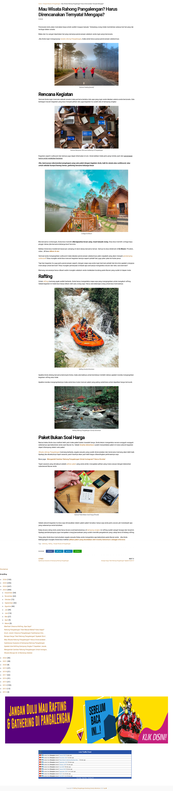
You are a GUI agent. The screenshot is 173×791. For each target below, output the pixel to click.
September (9, 603)
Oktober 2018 (62, 764)
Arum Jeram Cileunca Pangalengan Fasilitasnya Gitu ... (24, 633)
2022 (5, 658)
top (105, 788)
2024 (5, 586)
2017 (5, 675)
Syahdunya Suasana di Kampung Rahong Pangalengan (24, 643)
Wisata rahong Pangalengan (49, 452)
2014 (5, 685)
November (9, 596)
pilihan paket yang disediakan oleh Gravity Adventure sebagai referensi (97, 540)
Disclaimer (4, 569)
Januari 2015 (62, 755)
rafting (45, 281)
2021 (5, 661)
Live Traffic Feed (85, 752)
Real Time (84, 777)
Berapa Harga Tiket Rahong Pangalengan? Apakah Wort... (25, 636)
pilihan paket (71, 464)
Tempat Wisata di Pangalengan (51, 3)
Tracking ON (91, 777)
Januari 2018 (62, 769)
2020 (5, 665)
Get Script (79, 777)
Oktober (8, 599)
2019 (5, 668)
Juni (6, 613)
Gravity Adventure (87, 445)
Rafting (50, 543)
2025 (5, 583)
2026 (5, 580)
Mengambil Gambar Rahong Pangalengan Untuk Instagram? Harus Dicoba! (76, 459)
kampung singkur (93, 530)
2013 (5, 689)
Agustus (8, 606)
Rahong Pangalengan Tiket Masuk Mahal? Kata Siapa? (24, 630)
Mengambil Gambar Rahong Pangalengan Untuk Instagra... (26, 650)
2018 (5, 672)
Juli (6, 610)
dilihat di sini (54, 251)
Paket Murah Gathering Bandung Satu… (69, 760)
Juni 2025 (61, 766)
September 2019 (63, 762)
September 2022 (63, 771)
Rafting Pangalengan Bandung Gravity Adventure (86, 788)
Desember (9, 593)
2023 (5, 590)
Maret (7, 623)
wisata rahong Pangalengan (70, 39)
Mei (6, 617)
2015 (5, 682)
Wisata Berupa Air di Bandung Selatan (18, 653)
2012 (5, 692)
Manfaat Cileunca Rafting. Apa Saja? (17, 626)
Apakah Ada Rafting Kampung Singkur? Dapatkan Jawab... (25, 646)
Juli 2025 (61, 776)
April (7, 620)
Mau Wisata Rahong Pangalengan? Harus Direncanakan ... (25, 640)
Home (40, 3)
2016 (5, 678)
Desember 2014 (63, 757)
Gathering (45, 543)
